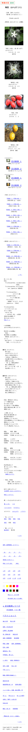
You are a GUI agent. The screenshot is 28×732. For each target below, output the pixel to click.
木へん (5, 695)
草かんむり (12, 695)
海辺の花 (15, 634)
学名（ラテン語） (8, 563)
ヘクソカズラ (8, 507)
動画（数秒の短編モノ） (9, 675)
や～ (19, 556)
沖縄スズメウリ (9, 474)
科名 (17, 563)
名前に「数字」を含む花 (9, 699)
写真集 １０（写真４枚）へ (14, 256)
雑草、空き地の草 (8, 627)
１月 (4, 571)
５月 (4, 574)
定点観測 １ (16, 161)
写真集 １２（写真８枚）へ (14, 267)
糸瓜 (5, 522)
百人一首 (14, 666)
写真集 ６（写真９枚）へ (14, 226)
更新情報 (15, 708)
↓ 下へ (20, 274)
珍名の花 (5, 703)
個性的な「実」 (7, 651)
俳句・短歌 (6, 666)
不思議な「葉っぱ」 (8, 655)
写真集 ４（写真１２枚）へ (14, 215)
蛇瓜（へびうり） (9, 494)
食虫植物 (16, 638)
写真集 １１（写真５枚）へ (14, 261)
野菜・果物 (6, 643)
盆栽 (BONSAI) (15, 660)
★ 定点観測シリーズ (11, 606)
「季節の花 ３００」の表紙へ (11, 716)
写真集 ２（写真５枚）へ (14, 204)
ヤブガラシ (17, 507)
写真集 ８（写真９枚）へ (14, 245)
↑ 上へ (20, 535)
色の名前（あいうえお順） (15, 598)
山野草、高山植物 (8, 630)
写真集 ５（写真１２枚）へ (14, 221)
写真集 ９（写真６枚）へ (14, 250)
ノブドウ (23, 511)
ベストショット (9, 616)
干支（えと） (6, 669)
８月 (19, 574)
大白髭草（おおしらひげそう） (12, 491)
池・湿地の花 (6, 634)
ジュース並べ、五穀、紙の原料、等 (13, 690)
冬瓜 (19, 519)
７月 (14, 574)
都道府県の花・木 (8, 684)
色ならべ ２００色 (13, 595)
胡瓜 (14, 519)
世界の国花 (18, 684)
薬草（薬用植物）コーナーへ (11, 545)
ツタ (13, 504)
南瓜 (5, 519)
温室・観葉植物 (7, 638)
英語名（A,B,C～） (8, 560)
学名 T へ (7, 320)
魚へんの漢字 (20, 695)
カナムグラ (15, 511)
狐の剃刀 (6, 530)
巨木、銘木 (6, 647)
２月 (9, 571)
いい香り (5, 660)
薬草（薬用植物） (16, 643)
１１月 (14, 578)
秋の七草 (12, 621)
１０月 (9, 578)
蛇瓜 (14, 522)
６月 (9, 574)
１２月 (19, 578)
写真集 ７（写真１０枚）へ (14, 232)
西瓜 (10, 519)
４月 (19, 571)
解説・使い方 (6, 708)
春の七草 (5, 621)
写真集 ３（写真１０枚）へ (14, 209)
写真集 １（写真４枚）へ (14, 198)
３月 (14, 571)
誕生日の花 (6, 681)
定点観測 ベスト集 (14, 610)
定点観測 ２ (16, 169)
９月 (4, 578)
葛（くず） (7, 504)
